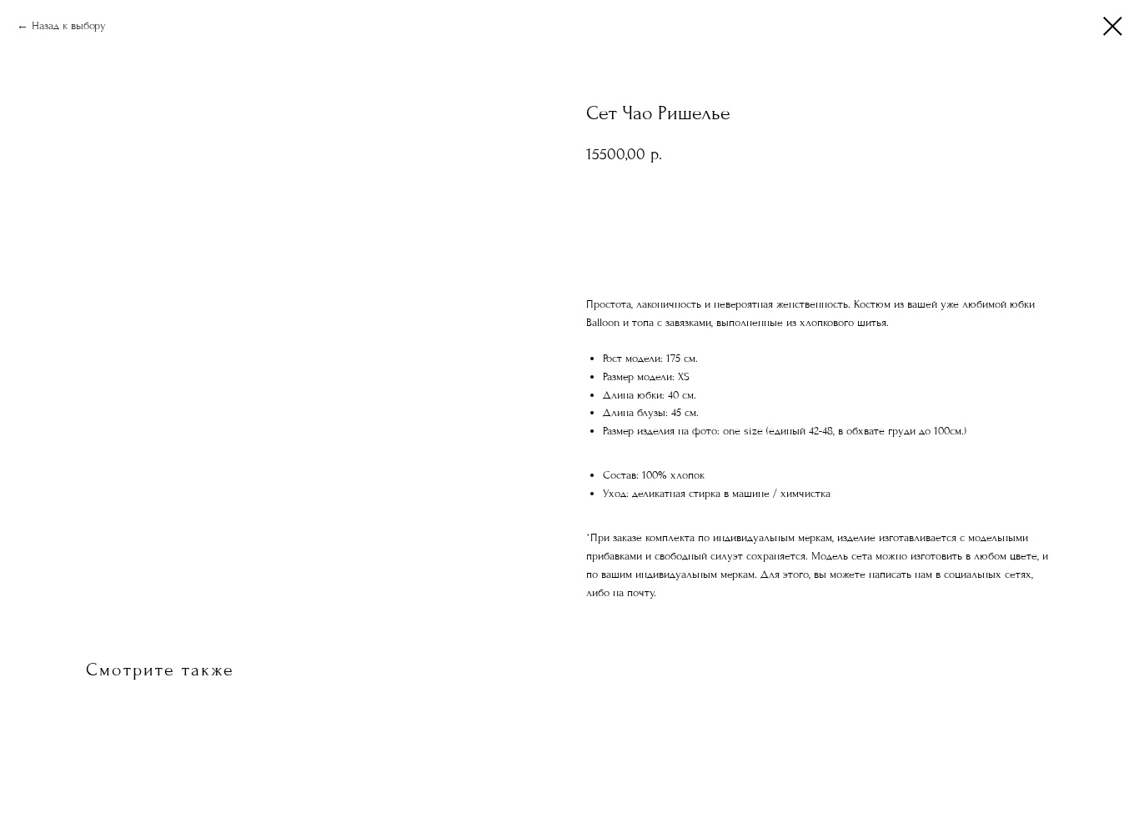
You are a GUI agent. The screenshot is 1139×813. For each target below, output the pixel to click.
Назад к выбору (69, 25)
